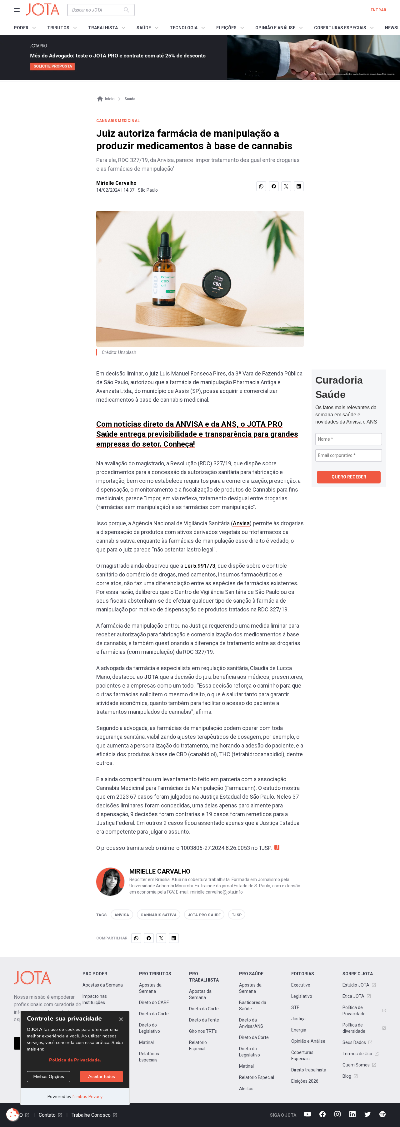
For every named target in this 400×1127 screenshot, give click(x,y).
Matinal (146, 1042)
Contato (47, 1115)
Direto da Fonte (204, 1019)
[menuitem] (26, 27)
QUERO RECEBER (349, 476)
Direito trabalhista (308, 1069)
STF (295, 1007)
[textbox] (97, 10)
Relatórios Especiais (149, 1056)
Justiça (298, 1018)
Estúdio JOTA (355, 984)
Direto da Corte (154, 1013)
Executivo (300, 984)
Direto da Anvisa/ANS (251, 1023)
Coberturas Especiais (302, 1055)
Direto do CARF (154, 1002)
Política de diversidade (353, 1028)
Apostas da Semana (102, 984)
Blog (346, 1076)
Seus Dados (354, 1042)
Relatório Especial (198, 1045)
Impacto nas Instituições (94, 999)
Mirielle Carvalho (116, 183)
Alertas (246, 1088)
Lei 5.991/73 (199, 565)
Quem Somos (356, 1064)
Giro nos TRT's (203, 1031)
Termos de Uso (357, 1053)
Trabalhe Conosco (91, 1115)
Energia (298, 1029)
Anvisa (241, 523)
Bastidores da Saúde (252, 1005)
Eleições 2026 (304, 1081)
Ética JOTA (353, 996)
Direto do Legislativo (149, 1028)
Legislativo (301, 996)
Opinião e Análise (308, 1041)
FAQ (18, 1115)
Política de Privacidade (354, 1010)
